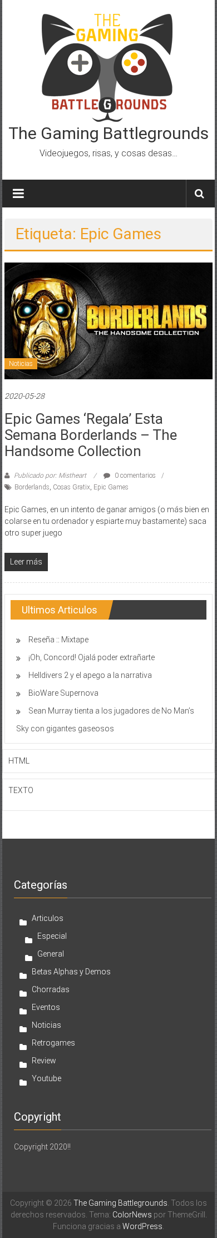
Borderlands (32, 487)
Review (44, 1060)
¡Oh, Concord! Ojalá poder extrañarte (91, 657)
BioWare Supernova (63, 693)
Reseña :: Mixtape (58, 639)
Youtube (46, 1078)
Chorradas (51, 989)
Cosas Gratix (71, 487)
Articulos (47, 918)
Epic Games (111, 487)
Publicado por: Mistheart (50, 475)
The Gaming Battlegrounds (108, 133)
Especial (52, 936)
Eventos (46, 1007)
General (50, 953)
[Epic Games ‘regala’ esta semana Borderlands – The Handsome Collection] (108, 320)
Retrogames (53, 1042)
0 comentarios (134, 475)
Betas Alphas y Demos (71, 971)
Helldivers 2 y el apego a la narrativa (90, 675)
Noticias (21, 364)
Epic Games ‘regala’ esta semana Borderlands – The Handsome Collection (90, 434)
